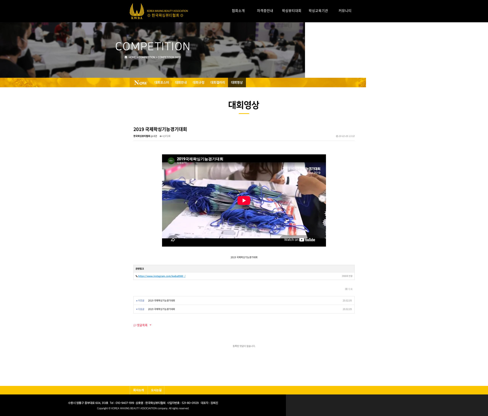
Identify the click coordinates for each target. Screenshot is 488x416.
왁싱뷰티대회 (291, 10)
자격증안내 (265, 10)
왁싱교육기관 (318, 10)
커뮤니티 (345, 10)
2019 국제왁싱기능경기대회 (161, 300)
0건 (155, 136)
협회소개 (238, 10)
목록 (350, 289)
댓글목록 (142, 325)
